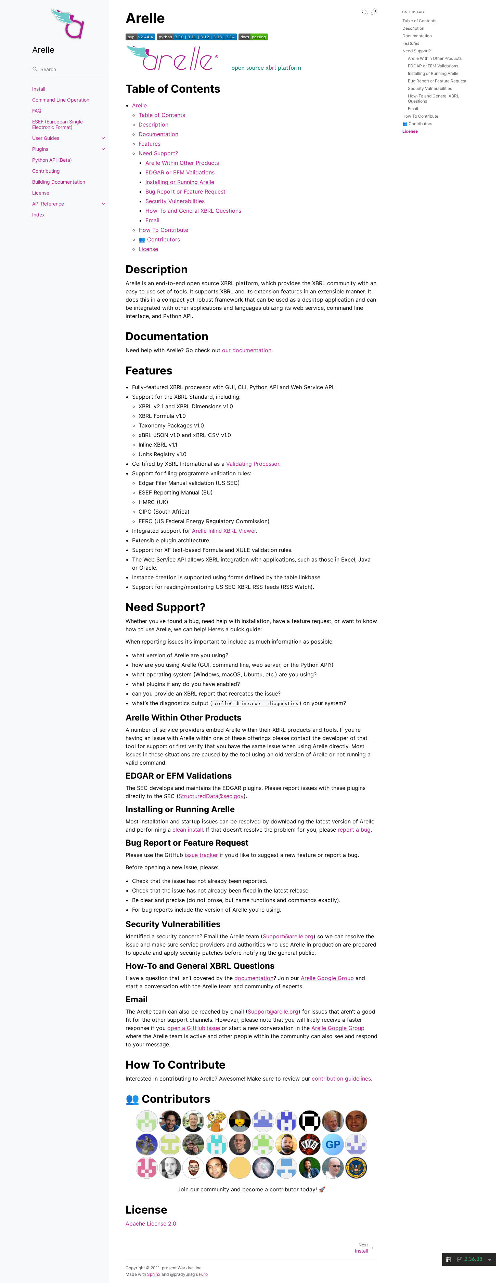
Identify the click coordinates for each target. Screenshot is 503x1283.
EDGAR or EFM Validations (180, 172)
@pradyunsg (182, 1274)
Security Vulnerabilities (175, 201)
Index (38, 214)
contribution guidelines (341, 1078)
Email (152, 220)
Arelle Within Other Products (182, 162)
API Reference (48, 204)
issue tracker (201, 854)
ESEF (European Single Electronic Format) (57, 124)
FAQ (36, 111)
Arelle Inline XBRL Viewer (224, 530)
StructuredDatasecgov (211, 796)
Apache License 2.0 (151, 1223)
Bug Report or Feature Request (185, 191)
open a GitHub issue (193, 1027)
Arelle (139, 105)
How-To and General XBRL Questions (193, 210)
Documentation (158, 134)
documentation (253, 978)
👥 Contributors (159, 239)
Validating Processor (252, 463)
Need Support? (158, 153)
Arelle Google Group (327, 978)
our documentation (246, 350)
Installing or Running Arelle (179, 181)
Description (153, 124)
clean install (187, 829)
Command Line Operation (60, 100)
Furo (203, 1274)
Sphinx (153, 1274)
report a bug (354, 829)
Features (149, 143)
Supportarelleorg (288, 936)
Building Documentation (58, 182)
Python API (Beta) (52, 160)
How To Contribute (163, 229)
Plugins (40, 149)
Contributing (46, 171)
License (40, 193)
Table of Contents (162, 114)
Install (38, 89)
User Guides (45, 138)
